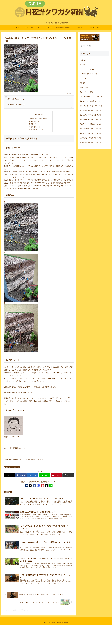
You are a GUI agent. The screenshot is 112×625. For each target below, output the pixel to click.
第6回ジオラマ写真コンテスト (13, 467)
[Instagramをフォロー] (38, 485)
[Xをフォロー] (30, 485)
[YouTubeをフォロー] (42, 485)
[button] (68, 475)
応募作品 (33, 124)
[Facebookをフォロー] (34, 485)
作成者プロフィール (37, 129)
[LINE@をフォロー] (50, 485)
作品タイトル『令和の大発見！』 (39, 118)
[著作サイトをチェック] (26, 485)
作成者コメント (35, 127)
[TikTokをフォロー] (46, 485)
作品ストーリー (35, 121)
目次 (36, 114)
